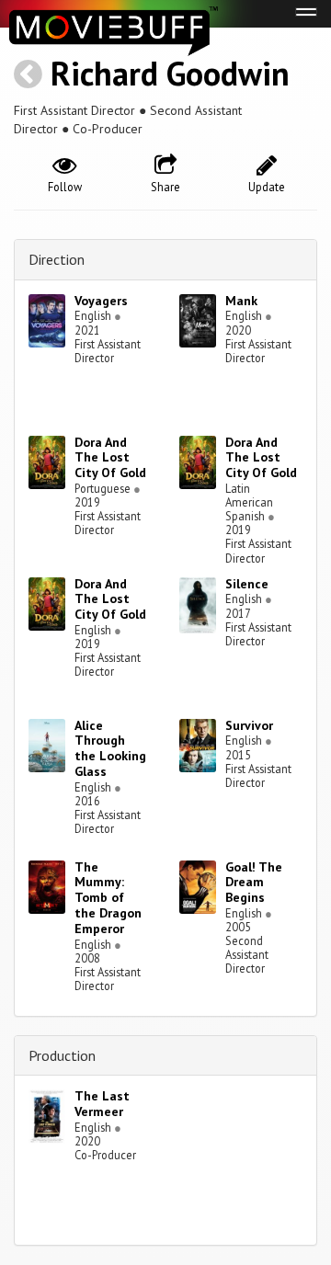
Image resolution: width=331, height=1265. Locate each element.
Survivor (249, 725)
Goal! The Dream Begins (253, 882)
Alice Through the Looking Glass (110, 748)
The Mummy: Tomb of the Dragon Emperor (108, 898)
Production (62, 1055)
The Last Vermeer (102, 1104)
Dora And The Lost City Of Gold (110, 458)
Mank (241, 300)
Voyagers (101, 300)
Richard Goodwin (170, 73)
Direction (57, 259)
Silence (246, 584)
